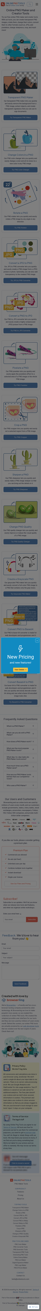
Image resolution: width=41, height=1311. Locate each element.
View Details (20, 670)
